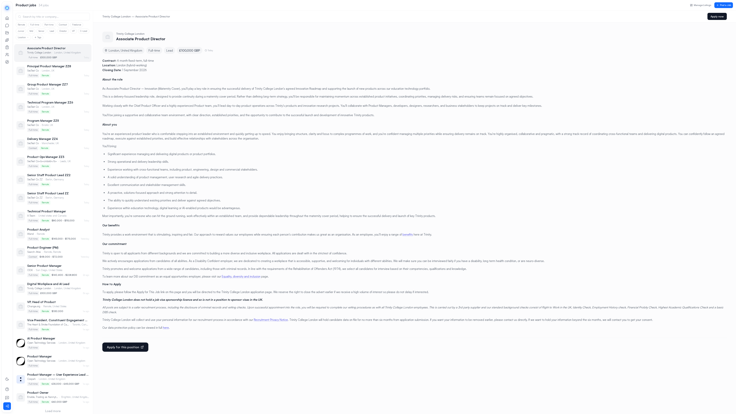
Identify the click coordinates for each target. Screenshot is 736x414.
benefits (407, 253)
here (166, 346)
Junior (21, 31)
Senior (41, 31)
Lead (52, 31)
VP (73, 31)
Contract (63, 24)
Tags (39, 37)
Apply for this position (123, 366)
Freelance (76, 24)
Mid (31, 31)
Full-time (34, 24)
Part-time (48, 24)
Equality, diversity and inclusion (241, 295)
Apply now (717, 16)
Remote (21, 24)
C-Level (83, 31)
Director (63, 31)
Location (22, 37)
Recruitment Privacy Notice (271, 338)
